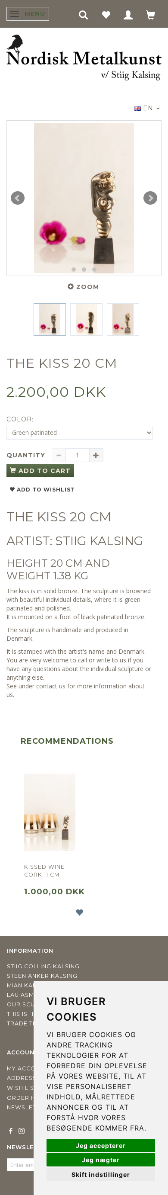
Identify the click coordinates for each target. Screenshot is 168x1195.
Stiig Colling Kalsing (43, 966)
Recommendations (67, 741)
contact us (50, 686)
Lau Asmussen (30, 995)
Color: (20, 419)
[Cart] (150, 14)
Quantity (26, 455)
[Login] (128, 14)
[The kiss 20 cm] (84, 198)
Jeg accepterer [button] (101, 1145)
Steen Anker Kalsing (42, 976)
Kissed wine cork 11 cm (44, 871)
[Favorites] (106, 14)
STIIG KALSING (99, 540)
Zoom (87, 287)
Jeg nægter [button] (101, 1159)
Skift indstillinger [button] (101, 1174)
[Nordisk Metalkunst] (84, 57)
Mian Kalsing (29, 985)
